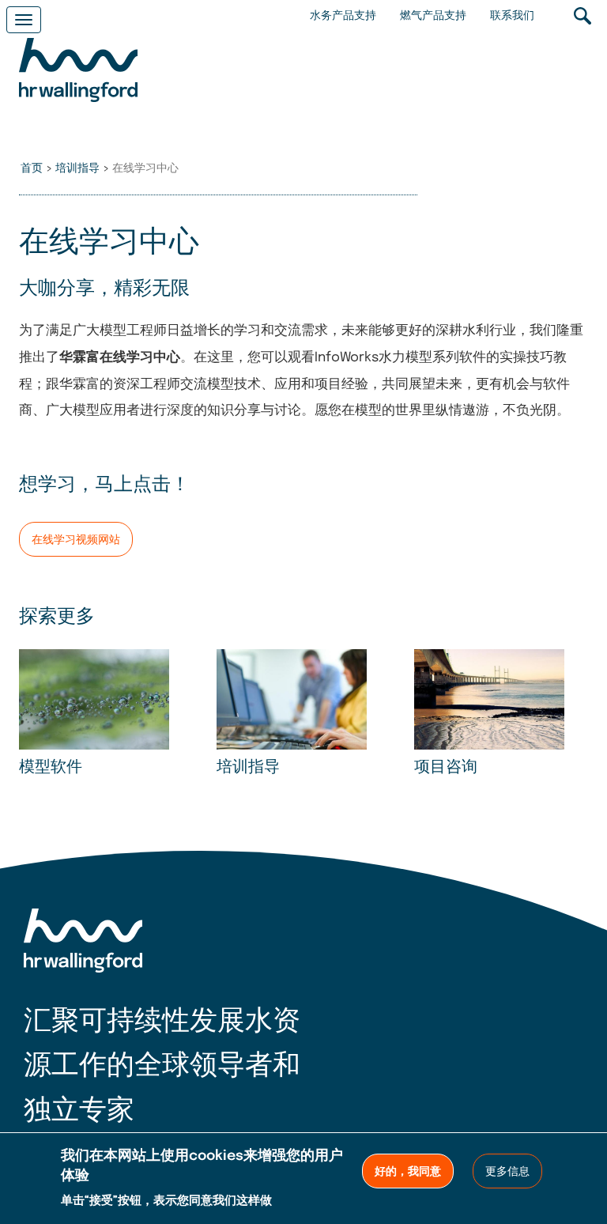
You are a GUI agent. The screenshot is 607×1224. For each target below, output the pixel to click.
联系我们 (512, 15)
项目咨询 (445, 768)
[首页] (78, 72)
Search (582, 16)
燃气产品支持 (433, 15)
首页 (32, 168)
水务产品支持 (343, 15)
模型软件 (50, 768)
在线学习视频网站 (76, 540)
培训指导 (77, 168)
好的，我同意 (408, 1171)
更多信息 (507, 1171)
